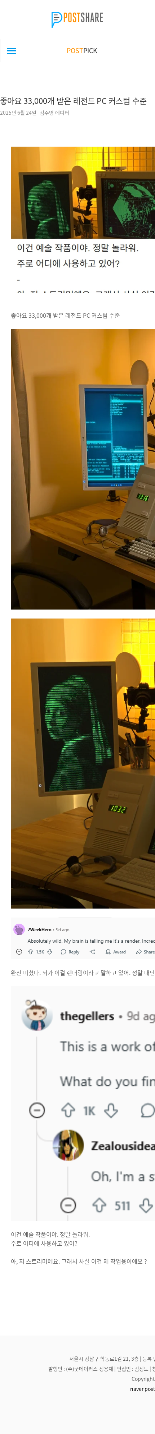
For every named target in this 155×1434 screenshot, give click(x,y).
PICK (82, 50)
